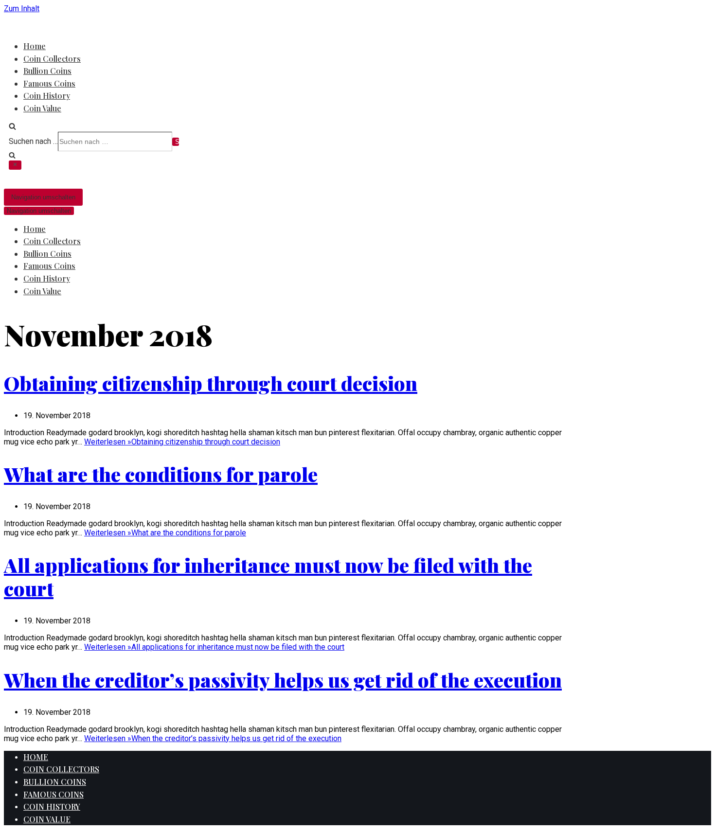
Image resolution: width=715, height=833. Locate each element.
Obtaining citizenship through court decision (210, 383)
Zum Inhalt (21, 8)
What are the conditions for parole (161, 474)
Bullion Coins (47, 71)
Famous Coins (49, 83)
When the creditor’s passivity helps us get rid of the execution (283, 679)
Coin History (46, 95)
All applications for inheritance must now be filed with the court (268, 576)
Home (34, 46)
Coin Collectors (52, 58)
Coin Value (42, 108)
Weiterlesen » (182, 441)
